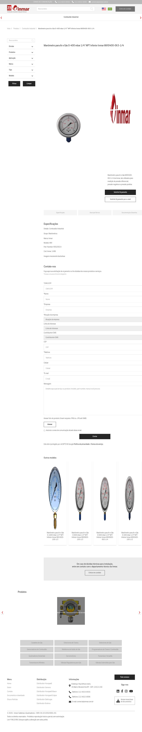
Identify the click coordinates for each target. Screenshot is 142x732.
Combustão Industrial (28, 29)
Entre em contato (125, 9)
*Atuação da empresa (51, 315)
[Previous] (1, 17)
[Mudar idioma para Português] (110, 9)
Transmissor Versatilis (105, 656)
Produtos (16, 29)
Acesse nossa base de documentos (127, 701)
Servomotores (71, 656)
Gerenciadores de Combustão (37, 649)
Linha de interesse (50, 324)
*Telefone (47, 352)
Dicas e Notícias (12, 699)
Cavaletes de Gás (36, 643)
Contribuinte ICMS (50, 333)
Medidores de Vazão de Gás (71, 649)
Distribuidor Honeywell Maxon (47, 691)
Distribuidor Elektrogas (44, 699)
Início (8, 29)
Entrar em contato (95, 573)
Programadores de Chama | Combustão (105, 649)
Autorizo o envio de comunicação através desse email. (64, 430)
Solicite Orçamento (120, 192)
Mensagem (47, 384)
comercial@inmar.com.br (100, 2)
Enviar (95, 436)
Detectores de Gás (105, 643)
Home (9, 684)
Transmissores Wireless (36, 663)
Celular (46, 363)
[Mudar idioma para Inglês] (104, 9)
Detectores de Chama (71, 643)
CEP (45, 342)
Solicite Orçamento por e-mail (120, 199)
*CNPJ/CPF (47, 283)
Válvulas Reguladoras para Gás (71, 663)
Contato (10, 691)
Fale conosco (124, 677)
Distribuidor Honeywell (44, 684)
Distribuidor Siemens (44, 687)
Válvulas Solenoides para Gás (105, 663)
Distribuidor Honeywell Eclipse (47, 695)
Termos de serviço (97, 444)
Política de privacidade (81, 444)
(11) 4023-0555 (64, 2)
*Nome (46, 294)
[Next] (140, 17)
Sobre (9, 687)
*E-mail (46, 373)
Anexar (49, 424)
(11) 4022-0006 (81, 2)
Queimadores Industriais (37, 656)
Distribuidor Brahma (43, 703)
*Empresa (47, 304)
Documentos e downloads (16, 695)
